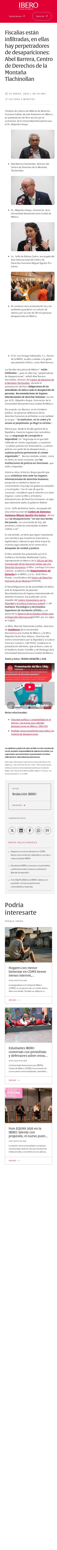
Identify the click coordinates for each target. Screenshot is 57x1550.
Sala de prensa (15, 16)
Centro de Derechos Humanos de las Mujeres (28, 579)
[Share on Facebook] (29, 830)
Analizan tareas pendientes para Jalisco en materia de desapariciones (32, 732)
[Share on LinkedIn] (21, 830)
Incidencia (14, 629)
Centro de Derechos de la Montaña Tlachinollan (29, 381)
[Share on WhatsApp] (38, 830)
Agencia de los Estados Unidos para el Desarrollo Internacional (29, 615)
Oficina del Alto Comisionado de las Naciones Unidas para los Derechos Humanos (28, 564)
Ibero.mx (40, 16)
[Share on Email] (47, 830)
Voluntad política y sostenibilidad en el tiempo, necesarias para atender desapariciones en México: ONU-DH (31, 723)
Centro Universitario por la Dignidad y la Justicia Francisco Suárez (25, 601)
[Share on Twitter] (12, 830)
